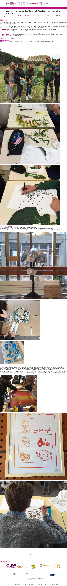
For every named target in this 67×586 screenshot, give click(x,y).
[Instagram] (53, 575)
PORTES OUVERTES (44, 2)
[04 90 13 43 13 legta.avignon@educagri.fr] (28, 3)
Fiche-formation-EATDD (3, 561)
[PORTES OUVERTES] (39, 3)
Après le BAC (24, 584)
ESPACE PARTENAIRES (54, 584)
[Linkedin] (54, 575)
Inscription (39, 584)
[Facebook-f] (51, 575)
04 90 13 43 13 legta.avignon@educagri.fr (34, 3)
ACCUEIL (9, 584)
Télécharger (10, 561)
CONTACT (45, 584)
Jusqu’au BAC (16, 584)
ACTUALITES (31, 584)
